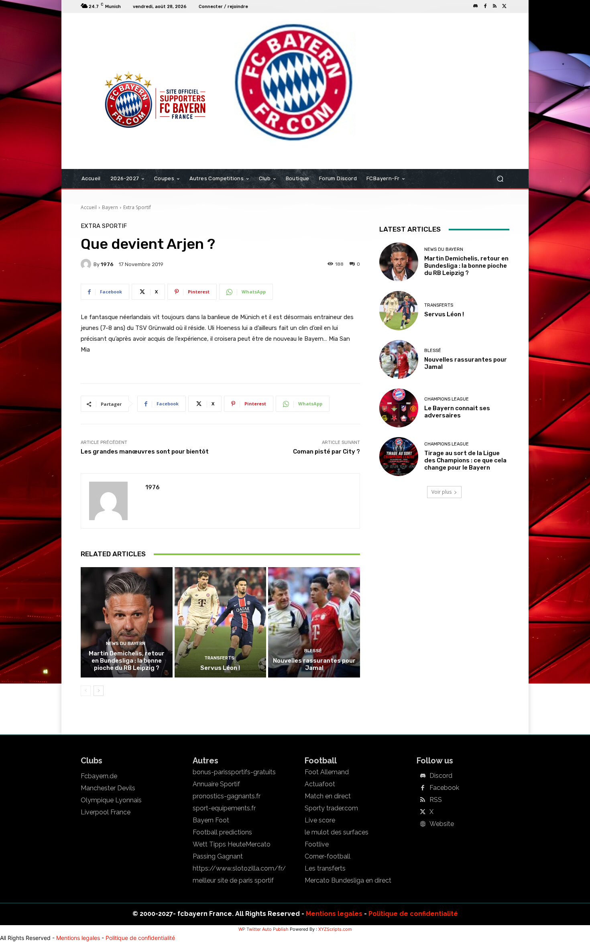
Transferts (219, 658)
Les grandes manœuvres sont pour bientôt (145, 451)
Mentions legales (334, 914)
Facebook (444, 788)
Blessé (313, 651)
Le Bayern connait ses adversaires (457, 412)
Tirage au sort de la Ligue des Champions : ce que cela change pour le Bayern (465, 460)
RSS (435, 800)
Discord (440, 776)
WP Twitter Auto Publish (263, 929)
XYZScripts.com (335, 929)
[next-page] (99, 691)
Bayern (110, 207)
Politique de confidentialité (413, 914)
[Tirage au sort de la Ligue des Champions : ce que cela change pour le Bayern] (398, 456)
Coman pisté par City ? (326, 451)
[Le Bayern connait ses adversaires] (398, 408)
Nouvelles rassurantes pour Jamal (314, 664)
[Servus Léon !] (221, 622)
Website (441, 824)
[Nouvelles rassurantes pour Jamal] (314, 622)
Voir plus (441, 491)
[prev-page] (86, 691)
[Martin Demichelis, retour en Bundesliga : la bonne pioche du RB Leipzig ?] (127, 622)
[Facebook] (485, 6)
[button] (499, 178)
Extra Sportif (137, 207)
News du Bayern (125, 643)
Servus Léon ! (220, 667)
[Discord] (475, 6)
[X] (504, 6)
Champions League (446, 399)
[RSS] (495, 6)
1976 (107, 264)
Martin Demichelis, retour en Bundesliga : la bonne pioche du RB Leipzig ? (127, 660)
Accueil (89, 207)
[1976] (87, 264)
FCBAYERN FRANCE (124, 46)
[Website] (423, 824)
